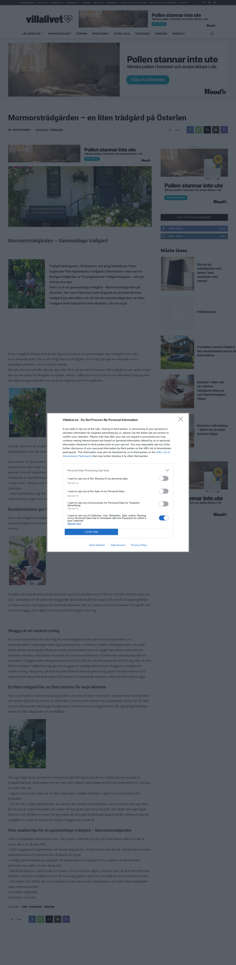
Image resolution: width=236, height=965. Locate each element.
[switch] (164, 478)
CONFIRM (91, 532)
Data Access (118, 545)
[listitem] (118, 470)
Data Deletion (97, 545)
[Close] (181, 420)
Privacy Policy (139, 545)
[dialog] (118, 482)
